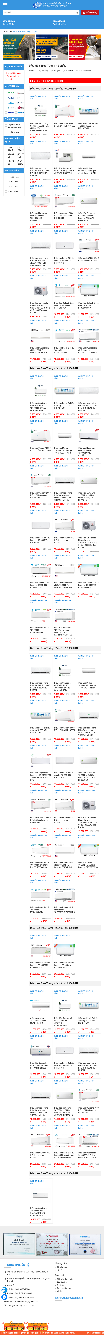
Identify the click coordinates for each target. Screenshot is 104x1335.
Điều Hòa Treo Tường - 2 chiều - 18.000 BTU (54, 648)
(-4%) (80, 182)
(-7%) (91, 362)
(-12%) (68, 362)
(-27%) (81, 227)
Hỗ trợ (59, 1270)
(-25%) (33, 137)
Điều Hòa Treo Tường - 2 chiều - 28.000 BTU (54, 1173)
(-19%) (33, 182)
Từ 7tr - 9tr (12, 186)
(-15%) (92, 1122)
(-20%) (57, 137)
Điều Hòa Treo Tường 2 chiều (46, 81)
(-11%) (33, 227)
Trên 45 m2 (10, 148)
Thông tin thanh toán (65, 1279)
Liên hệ (59, 1291)
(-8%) (67, 596)
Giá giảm (57, 71)
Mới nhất (69, 71)
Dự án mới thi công (64, 1288)
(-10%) (68, 317)
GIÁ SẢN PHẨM (12, 170)
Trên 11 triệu (13, 177)
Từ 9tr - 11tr (13, 182)
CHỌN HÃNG (12, 86)
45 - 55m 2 (21, 148)
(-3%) (43, 787)
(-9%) (43, 876)
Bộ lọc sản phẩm (13, 67)
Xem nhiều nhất (85, 71)
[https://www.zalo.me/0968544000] (4, 1290)
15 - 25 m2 (11, 162)
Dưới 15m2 (20, 162)
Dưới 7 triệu (13, 191)
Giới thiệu (60, 1285)
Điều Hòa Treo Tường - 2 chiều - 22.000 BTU (54, 927)
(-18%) (57, 507)
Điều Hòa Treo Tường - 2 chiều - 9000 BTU (53, 88)
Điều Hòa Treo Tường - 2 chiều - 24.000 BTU (54, 983)
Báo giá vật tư (62, 1282)
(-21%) (33, 417)
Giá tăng (44, 71)
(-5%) (67, 921)
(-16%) (33, 272)
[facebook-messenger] (4, 1297)
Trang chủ (8, 31)
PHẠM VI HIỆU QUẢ (12, 140)
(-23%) (57, 697)
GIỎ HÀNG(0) (91, 12)
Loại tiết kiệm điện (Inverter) (14, 125)
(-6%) (80, 507)
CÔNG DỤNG (12, 119)
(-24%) (81, 137)
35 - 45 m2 (11, 155)
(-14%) (57, 182)
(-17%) (33, 462)
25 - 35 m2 (21, 155)
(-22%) (57, 417)
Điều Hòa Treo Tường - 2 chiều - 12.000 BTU (54, 368)
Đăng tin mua (62, 1267)
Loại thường (14, 132)
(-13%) (33, 742)
